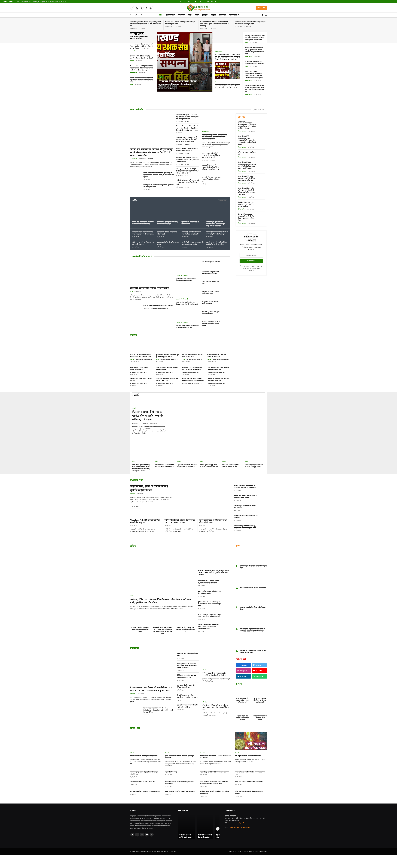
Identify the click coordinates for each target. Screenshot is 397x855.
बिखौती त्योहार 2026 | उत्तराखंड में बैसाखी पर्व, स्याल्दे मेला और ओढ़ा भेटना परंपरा (208, 582)
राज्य (131, 85)
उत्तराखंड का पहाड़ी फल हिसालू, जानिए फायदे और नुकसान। (145, 791)
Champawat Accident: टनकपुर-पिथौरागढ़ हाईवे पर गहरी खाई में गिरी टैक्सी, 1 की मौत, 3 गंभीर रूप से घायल (187, 171)
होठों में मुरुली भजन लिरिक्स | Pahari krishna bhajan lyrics (186, 676)
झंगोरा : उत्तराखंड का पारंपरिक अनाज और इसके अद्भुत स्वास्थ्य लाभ (179, 757)
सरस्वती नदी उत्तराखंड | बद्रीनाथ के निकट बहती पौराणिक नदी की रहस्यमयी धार (216, 243)
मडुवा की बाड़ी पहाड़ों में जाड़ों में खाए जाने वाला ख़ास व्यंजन (214, 772)
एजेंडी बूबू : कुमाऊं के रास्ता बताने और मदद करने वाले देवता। (158, 305)
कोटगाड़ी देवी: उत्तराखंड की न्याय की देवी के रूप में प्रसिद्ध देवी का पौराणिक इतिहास (217, 233)
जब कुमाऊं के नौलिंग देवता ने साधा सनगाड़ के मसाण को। (210, 303)
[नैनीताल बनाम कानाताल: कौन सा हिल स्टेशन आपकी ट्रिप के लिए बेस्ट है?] (263, 497)
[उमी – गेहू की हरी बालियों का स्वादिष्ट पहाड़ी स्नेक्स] (251, 741)
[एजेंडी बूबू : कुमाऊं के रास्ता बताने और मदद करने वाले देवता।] (136, 308)
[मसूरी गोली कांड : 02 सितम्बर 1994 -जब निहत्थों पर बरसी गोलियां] (193, 345)
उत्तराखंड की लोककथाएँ (182, 275)
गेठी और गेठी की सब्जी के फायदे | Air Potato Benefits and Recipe (215, 757)
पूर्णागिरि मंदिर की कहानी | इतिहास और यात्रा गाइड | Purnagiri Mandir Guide (180, 521)
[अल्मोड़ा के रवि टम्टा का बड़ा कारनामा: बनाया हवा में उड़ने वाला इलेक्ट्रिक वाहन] (226, 179)
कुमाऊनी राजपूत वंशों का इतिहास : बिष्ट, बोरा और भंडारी (141, 379)
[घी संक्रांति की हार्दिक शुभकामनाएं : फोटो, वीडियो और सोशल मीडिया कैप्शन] (140, 619)
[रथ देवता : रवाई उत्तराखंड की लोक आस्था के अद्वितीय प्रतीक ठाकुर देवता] (187, 313)
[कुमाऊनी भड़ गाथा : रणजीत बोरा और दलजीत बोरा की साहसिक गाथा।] (187, 266)
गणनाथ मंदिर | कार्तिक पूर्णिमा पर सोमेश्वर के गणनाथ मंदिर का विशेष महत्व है (143, 223)
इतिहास (204, 15)
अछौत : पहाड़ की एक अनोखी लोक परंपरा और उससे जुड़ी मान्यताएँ (254, 466)
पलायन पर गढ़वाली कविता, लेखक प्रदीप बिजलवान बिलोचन (253, 608)
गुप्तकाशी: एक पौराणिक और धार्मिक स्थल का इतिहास (167, 243)
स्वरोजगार (222, 15)
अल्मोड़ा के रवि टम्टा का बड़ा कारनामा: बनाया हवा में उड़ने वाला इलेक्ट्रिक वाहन (211, 179)
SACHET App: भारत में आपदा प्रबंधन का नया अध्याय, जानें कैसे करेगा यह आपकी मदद (246, 204)
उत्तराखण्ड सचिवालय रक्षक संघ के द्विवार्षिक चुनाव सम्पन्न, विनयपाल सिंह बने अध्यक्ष (178, 83)
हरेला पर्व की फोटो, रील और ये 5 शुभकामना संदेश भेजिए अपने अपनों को (185, 629)
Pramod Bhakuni (187, 383)
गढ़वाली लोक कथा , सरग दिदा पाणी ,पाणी (210, 283)
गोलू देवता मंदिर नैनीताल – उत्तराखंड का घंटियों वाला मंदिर (167, 233)
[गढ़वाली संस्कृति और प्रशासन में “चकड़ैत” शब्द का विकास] (263, 507)
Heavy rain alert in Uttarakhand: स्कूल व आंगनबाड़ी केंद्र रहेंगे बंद (187, 149)
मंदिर (189, 15)
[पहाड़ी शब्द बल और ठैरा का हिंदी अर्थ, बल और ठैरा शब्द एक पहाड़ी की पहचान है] (251, 641)
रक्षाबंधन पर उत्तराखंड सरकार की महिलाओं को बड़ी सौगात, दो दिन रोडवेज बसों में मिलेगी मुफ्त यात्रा (250, 23)
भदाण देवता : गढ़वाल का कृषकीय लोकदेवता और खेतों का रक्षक (230, 466)
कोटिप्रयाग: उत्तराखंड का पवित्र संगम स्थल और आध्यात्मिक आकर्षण (143, 243)
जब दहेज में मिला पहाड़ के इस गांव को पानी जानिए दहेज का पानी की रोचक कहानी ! (211, 324)
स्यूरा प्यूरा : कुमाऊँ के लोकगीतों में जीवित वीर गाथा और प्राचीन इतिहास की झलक (140, 356)
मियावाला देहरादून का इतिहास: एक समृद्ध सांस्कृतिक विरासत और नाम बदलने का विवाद (193, 379)
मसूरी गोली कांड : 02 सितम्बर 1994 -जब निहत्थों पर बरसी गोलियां (192, 356)
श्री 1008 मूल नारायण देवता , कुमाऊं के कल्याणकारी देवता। (211, 313)
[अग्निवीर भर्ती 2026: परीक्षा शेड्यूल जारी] (261, 154)
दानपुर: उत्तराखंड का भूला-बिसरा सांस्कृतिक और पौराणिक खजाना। (167, 368)
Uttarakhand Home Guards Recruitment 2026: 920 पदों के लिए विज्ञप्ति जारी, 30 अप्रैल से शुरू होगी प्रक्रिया (247, 165)
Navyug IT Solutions (170, 851)
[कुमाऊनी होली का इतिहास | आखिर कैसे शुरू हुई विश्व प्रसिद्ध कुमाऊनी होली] (167, 345)
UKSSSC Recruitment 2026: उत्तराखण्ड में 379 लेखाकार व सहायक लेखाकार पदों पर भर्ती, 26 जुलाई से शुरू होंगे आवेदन (247, 125)
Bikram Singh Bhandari (160, 308)
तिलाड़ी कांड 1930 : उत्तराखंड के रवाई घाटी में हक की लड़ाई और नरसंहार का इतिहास (192, 368)
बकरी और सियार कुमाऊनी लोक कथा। (211, 262)
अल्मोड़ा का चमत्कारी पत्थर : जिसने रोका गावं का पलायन (245, 517)
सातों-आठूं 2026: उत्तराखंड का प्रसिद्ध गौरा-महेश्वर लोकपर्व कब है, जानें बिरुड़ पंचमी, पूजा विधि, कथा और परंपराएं (254, 38)
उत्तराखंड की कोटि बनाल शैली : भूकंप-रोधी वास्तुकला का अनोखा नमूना (218, 379)
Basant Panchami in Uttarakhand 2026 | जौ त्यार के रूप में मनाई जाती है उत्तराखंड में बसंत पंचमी (209, 627)
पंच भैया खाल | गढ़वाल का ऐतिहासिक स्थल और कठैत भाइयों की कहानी (213, 521)
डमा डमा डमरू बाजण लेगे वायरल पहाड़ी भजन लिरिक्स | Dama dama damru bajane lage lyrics (187, 665)
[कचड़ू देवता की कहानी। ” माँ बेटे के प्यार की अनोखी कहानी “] (226, 294)
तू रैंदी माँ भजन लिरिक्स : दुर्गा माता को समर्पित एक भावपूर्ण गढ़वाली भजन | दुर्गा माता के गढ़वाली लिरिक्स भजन (215, 707)
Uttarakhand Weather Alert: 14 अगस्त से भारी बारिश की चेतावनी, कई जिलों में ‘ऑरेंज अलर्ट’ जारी (187, 160)
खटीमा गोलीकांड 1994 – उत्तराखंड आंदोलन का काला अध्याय (216, 356)
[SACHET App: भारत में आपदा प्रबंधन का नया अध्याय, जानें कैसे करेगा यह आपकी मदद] (261, 204)
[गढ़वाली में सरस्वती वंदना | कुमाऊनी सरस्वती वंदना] (251, 578)
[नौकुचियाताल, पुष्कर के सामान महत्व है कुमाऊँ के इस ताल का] (203, 499)
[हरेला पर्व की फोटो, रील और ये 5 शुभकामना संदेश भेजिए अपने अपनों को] (185, 619)
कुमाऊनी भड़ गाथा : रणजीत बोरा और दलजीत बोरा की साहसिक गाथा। (186, 280)
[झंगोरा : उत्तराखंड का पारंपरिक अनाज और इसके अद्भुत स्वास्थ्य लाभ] (181, 741)
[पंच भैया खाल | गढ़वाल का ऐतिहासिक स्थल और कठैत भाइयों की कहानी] (260, 691)
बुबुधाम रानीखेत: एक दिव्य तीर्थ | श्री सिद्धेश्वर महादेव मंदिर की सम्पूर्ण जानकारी (186, 303)
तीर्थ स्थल (181, 15)
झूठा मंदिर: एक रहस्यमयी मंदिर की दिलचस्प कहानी (190, 223)
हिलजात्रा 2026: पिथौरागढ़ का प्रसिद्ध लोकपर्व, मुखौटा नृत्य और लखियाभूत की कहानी (180, 23)
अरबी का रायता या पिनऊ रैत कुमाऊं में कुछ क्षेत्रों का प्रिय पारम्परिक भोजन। (214, 792)
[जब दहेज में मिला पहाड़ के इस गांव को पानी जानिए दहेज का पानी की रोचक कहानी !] (226, 324)
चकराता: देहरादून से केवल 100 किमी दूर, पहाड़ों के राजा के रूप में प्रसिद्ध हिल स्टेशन (245, 527)
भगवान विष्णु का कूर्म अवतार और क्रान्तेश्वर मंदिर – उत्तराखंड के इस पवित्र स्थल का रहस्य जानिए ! (215, 224)
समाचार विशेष (234, 15)
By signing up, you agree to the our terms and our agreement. (252, 268)
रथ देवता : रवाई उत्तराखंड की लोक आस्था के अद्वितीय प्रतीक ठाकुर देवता (187, 327)
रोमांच (197, 15)
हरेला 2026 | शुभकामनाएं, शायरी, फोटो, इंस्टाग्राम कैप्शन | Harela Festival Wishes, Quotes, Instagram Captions (141, 468)
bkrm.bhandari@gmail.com (237, 823)
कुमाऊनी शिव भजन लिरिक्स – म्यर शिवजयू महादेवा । (187, 654)
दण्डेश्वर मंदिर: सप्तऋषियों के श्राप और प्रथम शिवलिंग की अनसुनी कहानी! (191, 233)
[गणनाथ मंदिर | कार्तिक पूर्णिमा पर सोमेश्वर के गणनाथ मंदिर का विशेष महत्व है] (143, 212)
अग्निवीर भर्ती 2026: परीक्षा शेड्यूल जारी (246, 153)
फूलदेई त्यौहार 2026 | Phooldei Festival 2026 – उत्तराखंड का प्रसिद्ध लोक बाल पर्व (209, 615)
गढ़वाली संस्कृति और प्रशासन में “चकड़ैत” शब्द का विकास (245, 507)
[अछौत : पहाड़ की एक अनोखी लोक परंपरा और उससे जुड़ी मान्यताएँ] (255, 453)
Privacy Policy (199, 1)
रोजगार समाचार (242, 131)
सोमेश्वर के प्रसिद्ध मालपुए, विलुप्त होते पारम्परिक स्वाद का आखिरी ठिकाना (144, 773)
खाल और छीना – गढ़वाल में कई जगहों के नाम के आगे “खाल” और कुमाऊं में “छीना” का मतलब (252, 630)
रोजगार (241, 116)
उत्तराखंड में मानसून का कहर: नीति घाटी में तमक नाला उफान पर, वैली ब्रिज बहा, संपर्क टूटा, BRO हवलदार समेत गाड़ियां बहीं (214, 137)
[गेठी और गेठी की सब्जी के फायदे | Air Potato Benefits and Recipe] (216, 741)
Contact (190, 1)
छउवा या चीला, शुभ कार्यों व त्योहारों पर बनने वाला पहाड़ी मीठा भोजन (250, 773)
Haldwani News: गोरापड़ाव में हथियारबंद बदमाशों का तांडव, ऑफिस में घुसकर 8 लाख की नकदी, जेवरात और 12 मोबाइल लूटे (214, 24)
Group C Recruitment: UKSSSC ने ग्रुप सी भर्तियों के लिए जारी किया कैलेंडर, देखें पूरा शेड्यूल (246, 217)
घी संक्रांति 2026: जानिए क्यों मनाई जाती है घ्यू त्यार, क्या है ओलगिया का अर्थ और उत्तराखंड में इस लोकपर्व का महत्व (162, 630)
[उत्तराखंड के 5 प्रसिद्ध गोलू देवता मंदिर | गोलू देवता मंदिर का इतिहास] (168, 212)
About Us (182, 1)
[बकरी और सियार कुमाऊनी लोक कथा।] (226, 264)
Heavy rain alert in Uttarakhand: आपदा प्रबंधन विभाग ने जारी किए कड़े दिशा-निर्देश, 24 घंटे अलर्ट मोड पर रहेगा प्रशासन (254, 74)
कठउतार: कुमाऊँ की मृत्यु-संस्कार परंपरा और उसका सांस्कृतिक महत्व (209, 466)
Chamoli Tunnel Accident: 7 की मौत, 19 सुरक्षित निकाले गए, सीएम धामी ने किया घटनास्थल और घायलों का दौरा (254, 89)
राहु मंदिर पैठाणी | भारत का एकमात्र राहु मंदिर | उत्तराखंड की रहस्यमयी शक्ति (192, 243)
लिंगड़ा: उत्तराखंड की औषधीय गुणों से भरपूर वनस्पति (143, 756)
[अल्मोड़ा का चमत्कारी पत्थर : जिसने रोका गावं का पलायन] (263, 517)
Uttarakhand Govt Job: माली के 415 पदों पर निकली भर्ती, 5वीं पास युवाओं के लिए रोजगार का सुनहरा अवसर (246, 191)
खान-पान (132, 753)
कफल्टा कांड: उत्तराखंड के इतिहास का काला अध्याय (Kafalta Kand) (167, 379)
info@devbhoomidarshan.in (240, 827)
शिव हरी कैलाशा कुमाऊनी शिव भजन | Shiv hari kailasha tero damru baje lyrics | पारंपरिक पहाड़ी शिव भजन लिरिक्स (158, 710)
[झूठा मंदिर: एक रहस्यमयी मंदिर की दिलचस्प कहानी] (192, 212)
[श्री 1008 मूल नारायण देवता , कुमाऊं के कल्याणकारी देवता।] (226, 314)
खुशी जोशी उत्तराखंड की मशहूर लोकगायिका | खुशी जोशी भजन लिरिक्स (187, 706)
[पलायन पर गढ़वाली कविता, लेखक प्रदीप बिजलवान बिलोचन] (251, 598)
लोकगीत (132, 694)
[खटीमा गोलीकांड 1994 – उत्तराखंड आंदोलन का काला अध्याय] (218, 345)
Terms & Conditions (211, 1)
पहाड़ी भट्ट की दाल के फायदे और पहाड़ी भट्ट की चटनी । (249, 782)
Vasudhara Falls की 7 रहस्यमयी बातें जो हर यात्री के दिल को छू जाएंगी (145, 521)
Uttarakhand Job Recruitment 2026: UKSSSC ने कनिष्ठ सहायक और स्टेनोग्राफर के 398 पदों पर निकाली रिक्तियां (247, 140)
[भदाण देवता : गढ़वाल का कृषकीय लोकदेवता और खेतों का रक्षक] (232, 453)
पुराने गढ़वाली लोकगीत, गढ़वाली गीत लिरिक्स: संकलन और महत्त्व (185, 686)
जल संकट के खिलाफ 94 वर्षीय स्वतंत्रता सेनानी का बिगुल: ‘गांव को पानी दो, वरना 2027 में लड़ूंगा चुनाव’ (211, 167)
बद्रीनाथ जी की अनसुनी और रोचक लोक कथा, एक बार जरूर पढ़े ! (210, 273)
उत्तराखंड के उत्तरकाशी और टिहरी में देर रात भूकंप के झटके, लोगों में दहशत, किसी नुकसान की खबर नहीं (211, 155)
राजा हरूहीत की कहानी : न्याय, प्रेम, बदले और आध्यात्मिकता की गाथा (218, 368)
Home (160, 15)
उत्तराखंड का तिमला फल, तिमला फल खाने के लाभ (142, 782)
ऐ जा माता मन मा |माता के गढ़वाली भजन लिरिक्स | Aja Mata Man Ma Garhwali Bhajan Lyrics (151, 689)
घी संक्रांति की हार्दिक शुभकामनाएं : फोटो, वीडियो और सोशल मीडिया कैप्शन (254, 63)
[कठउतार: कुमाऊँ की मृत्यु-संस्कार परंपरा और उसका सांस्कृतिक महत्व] (210, 453)
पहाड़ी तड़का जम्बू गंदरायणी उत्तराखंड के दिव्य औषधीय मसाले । (180, 791)
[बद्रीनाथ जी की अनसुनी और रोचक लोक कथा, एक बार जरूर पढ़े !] (226, 274)
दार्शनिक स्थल (170, 15)
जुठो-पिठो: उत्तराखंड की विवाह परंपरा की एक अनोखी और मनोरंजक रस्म (187, 466)
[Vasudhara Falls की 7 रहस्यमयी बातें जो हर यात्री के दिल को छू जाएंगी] (242, 691)
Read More (223, 201)
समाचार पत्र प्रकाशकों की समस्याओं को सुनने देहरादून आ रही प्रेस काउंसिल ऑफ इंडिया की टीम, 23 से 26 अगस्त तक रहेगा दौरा (42, 1)
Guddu (161, 88)
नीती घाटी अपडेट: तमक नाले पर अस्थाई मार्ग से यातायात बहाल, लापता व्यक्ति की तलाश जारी (187, 182)
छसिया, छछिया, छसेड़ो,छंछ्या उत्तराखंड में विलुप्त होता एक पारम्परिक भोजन (179, 783)
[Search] (263, 15)
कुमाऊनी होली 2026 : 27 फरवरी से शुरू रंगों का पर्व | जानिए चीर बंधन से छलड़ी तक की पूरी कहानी (209, 604)
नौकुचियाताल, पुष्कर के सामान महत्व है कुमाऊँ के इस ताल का (149, 488)
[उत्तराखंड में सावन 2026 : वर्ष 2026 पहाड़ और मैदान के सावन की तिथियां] (165, 453)
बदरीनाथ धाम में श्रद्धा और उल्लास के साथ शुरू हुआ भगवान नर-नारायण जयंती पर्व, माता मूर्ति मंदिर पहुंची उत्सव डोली (254, 51)
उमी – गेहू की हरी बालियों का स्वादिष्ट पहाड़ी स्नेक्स (248, 756)
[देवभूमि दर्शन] (198, 7)
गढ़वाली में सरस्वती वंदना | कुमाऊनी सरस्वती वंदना (253, 588)
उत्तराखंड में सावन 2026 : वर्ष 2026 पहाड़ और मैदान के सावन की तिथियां (164, 466)
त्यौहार (246, 42)
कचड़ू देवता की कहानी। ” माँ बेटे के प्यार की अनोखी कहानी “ (210, 293)
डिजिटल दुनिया (241, 209)
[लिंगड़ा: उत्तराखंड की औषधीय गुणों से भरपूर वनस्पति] (146, 741)
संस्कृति (213, 15)
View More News (259, 109)
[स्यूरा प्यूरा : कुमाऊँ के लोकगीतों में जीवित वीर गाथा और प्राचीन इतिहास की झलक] (141, 345)
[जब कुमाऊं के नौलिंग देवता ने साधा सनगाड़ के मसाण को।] (226, 304)
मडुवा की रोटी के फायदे (171, 772)
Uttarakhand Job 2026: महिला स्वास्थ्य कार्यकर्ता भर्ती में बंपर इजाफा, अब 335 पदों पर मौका (246, 178)
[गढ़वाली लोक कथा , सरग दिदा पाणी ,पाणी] (226, 284)
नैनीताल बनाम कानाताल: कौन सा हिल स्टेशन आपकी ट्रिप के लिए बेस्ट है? (245, 496)
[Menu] (266, 15)
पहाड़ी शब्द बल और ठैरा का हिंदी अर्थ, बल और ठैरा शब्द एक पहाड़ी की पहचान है (253, 652)
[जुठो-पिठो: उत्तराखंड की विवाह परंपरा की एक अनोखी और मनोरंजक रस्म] (187, 453)
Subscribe (261, 8)
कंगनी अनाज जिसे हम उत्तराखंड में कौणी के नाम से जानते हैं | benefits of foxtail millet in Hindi (215, 783)
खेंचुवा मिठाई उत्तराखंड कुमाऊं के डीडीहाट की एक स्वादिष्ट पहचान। (249, 792)
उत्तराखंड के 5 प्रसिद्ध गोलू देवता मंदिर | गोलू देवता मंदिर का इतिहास (167, 223)
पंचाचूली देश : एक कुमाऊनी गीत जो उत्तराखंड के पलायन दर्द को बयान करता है (187, 696)
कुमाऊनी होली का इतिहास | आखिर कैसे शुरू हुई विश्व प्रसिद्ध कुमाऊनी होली (167, 356)
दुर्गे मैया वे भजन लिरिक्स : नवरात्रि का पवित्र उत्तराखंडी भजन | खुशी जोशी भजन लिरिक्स (214, 674)
